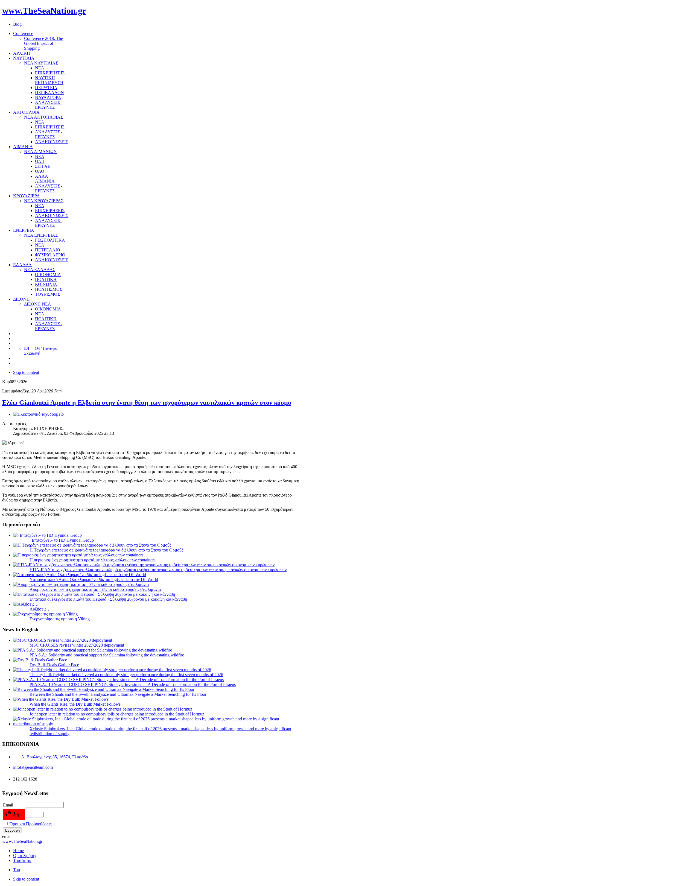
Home (18, 850)
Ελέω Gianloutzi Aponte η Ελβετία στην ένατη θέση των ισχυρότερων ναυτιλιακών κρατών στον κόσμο (146, 402)
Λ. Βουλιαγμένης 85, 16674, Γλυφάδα (54, 757)
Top (16, 869)
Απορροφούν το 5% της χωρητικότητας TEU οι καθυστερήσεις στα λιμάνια (95, 589)
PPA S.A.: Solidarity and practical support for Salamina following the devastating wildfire (107, 655)
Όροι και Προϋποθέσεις (30, 824)
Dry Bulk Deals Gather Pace (54, 664)
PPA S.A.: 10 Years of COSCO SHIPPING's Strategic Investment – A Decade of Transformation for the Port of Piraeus (133, 684)
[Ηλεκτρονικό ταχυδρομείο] (38, 414)
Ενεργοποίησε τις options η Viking (60, 619)
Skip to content (26, 372)
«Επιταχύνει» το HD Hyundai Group (62, 540)
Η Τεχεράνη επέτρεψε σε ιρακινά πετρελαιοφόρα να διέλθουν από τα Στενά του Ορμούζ (106, 550)
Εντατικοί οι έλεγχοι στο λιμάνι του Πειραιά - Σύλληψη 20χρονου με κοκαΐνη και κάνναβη (108, 599)
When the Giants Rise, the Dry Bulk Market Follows (75, 704)
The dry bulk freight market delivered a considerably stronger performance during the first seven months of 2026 (126, 674)
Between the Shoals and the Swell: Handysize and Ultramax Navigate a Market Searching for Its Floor (118, 694)
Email (8, 805)
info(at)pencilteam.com (33, 767)
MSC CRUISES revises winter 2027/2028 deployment (77, 645)
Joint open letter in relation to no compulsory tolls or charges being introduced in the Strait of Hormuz (117, 714)
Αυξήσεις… (40, 609)
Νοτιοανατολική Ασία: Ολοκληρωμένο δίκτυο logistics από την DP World (94, 579)
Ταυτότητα (22, 860)
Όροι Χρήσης (25, 855)
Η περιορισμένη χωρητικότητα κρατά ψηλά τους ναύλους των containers (92, 560)
